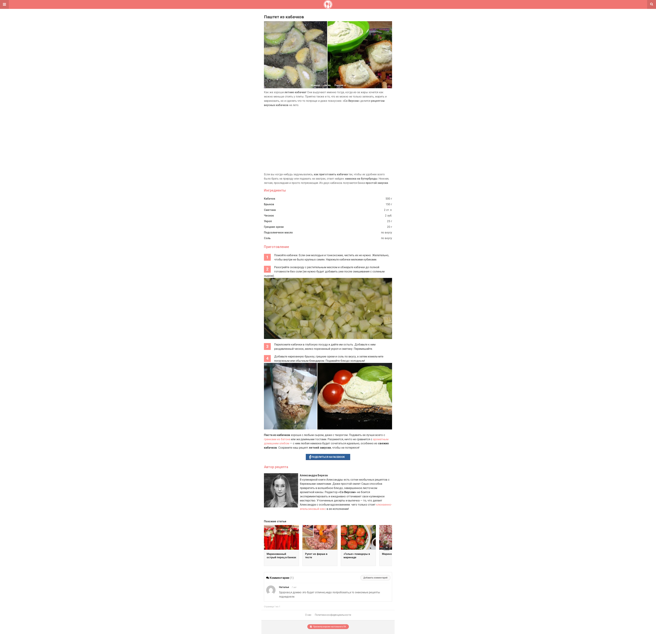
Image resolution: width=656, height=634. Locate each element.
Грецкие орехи (274, 226)
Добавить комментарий (375, 578)
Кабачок (269, 198)
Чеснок (269, 215)
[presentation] (386, 547)
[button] (4, 4)
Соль (267, 238)
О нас (308, 614)
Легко (327, 85)
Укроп (268, 221)
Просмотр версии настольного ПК (329, 626)
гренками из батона (277, 439)
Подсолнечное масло (278, 232)
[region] (328, 139)
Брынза (269, 204)
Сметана (270, 210)
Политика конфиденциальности (333, 614)
